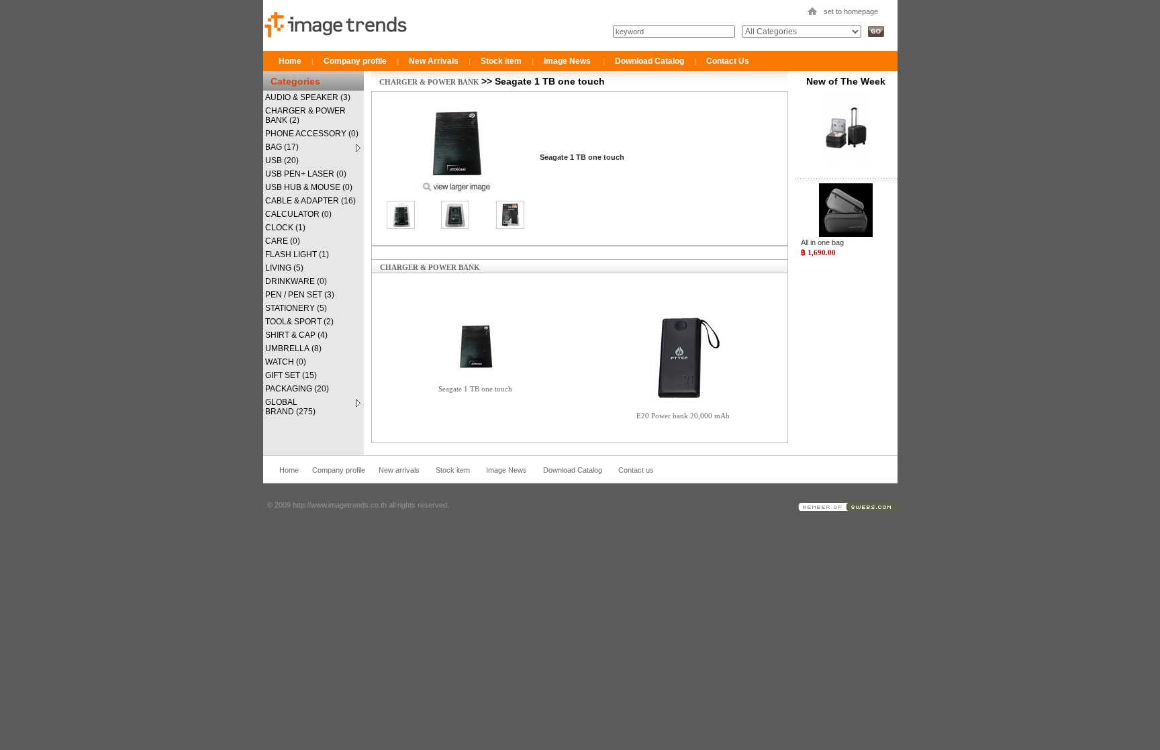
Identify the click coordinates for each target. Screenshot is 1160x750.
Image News (567, 61)
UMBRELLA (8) (293, 348)
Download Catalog (649, 61)
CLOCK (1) (285, 227)
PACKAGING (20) (297, 388)
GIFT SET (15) (291, 375)
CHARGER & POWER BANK (430, 82)
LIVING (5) (284, 268)
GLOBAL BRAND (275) (290, 406)
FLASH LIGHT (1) (297, 254)
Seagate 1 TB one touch (475, 389)
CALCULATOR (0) (298, 214)
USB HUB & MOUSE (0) (308, 187)
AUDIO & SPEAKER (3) (307, 97)
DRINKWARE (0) (296, 281)
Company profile (355, 61)
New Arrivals (433, 61)
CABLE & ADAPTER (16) (310, 200)
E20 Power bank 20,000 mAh (683, 416)
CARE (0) (282, 241)
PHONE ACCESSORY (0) (311, 133)
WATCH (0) (285, 362)
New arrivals (399, 470)
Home (290, 61)
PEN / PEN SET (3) (299, 294)
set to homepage (851, 11)
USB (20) (282, 160)
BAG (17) (282, 147)
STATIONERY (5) (296, 308)
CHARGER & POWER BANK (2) (305, 115)
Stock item (501, 61)
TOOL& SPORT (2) (299, 321)
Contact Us (727, 61)
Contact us (636, 470)
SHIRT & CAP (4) (296, 335)
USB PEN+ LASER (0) (305, 174)
